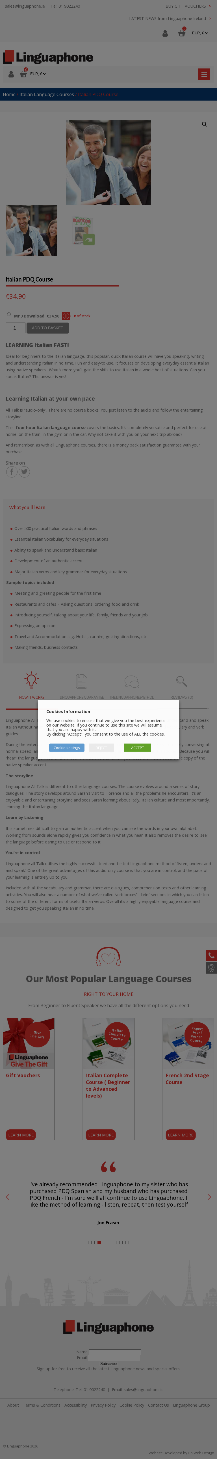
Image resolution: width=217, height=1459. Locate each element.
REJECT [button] (101, 747)
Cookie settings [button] (67, 747)
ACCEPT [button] (137, 747)
